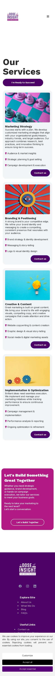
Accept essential (27, 669)
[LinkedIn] (34, 586)
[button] (48, 16)
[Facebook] (20, 586)
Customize (27, 655)
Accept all (27, 662)
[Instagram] (27, 586)
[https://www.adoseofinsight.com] (13, 16)
